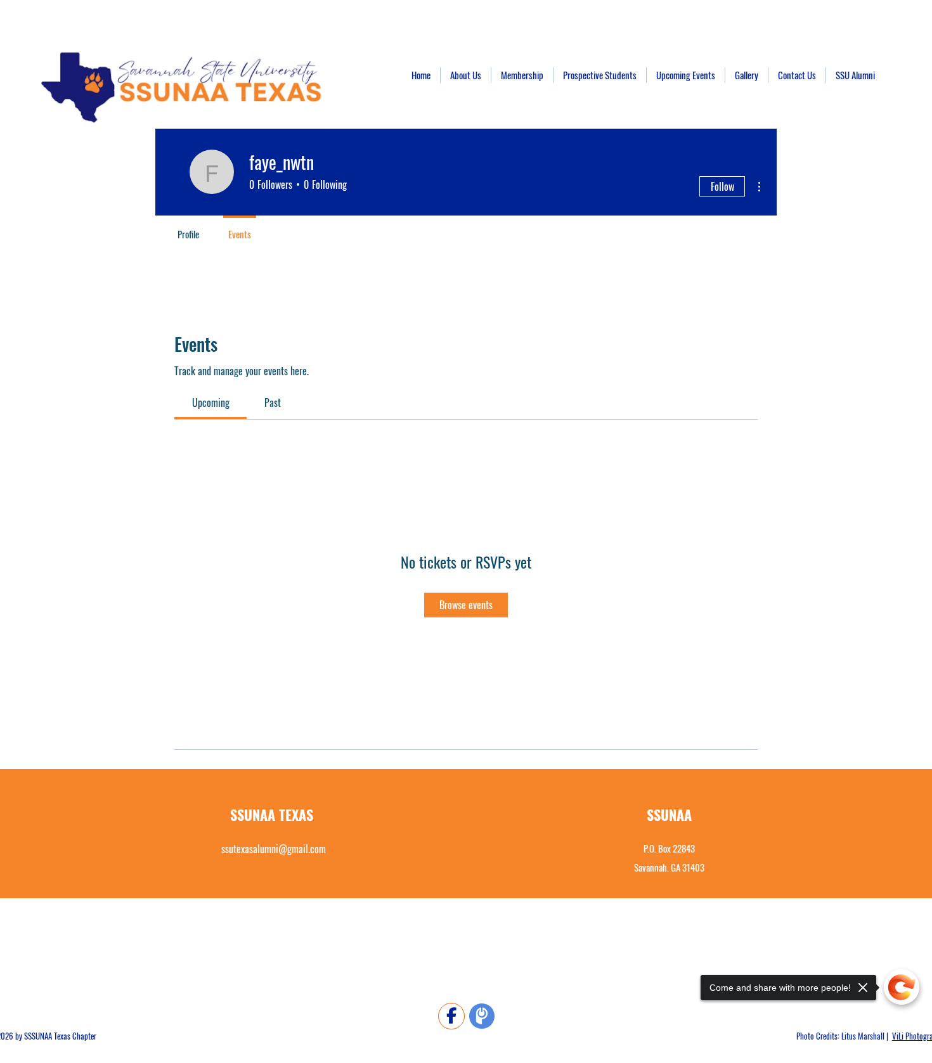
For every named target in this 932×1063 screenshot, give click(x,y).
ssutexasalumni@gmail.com (273, 848)
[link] (211, 402)
